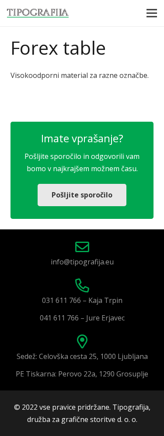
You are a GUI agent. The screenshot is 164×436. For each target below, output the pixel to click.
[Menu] (152, 13)
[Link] (38, 13)
